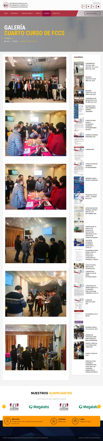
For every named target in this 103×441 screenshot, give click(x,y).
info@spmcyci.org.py (85, 421)
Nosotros (14, 13)
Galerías (46, 13)
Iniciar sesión (91, 13)
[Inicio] (15, 5)
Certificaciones (27, 13)
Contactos (96, 3)
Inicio (6, 13)
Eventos (38, 13)
